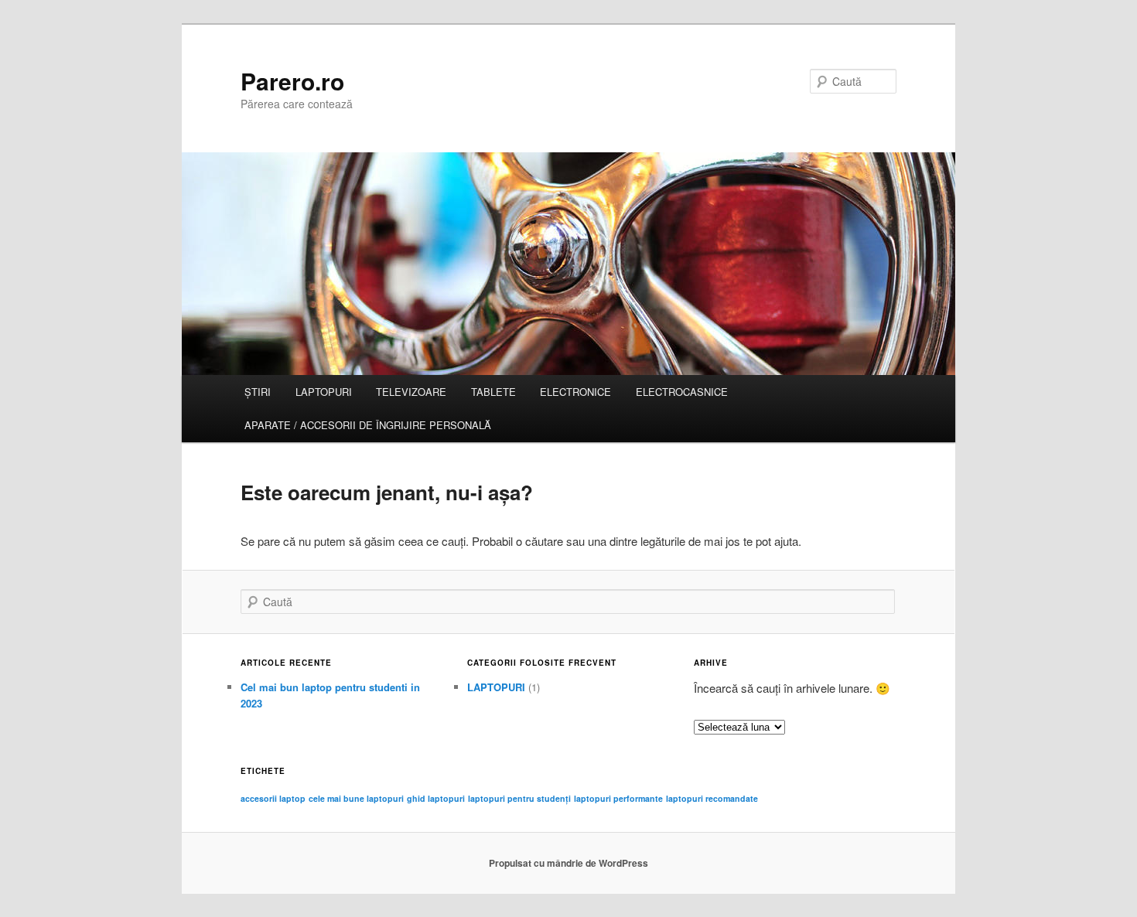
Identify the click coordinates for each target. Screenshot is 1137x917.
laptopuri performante (618, 798)
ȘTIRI (257, 391)
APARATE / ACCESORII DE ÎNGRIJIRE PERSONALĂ (367, 425)
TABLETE (493, 391)
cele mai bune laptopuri (356, 798)
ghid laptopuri (436, 798)
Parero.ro (292, 80)
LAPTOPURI (323, 391)
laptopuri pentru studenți (519, 798)
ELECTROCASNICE (682, 391)
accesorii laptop (273, 798)
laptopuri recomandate (712, 798)
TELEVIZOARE (411, 391)
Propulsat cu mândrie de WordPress (568, 863)
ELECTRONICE (575, 391)
